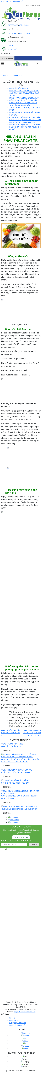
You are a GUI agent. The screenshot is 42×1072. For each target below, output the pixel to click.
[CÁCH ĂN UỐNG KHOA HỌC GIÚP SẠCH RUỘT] (19, 806)
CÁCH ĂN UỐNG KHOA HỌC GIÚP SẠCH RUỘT (19, 809)
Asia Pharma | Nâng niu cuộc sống (14, 1)
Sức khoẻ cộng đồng (19, 75)
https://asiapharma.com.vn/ (24, 1012)
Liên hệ (12, 1018)
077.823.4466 (24, 25)
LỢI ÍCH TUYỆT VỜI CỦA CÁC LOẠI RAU (24, 98)
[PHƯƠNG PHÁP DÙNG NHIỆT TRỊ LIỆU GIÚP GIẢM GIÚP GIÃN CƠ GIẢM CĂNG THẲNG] (21, 755)
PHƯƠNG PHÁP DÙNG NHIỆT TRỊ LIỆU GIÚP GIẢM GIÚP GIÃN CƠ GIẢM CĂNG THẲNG (24, 93)
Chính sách (13, 1020)
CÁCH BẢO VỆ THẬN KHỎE (19, 88)
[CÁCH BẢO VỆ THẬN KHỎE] (12, 744)
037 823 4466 (13, 25)
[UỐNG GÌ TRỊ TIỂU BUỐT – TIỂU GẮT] (15, 780)
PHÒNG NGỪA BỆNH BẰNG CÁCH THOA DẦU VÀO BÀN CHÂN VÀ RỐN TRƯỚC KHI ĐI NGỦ (24, 127)
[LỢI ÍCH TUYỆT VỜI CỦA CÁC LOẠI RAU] (16, 770)
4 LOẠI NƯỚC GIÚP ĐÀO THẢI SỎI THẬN (24, 117)
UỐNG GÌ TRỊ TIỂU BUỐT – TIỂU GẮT (23, 100)
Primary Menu (7, 58)
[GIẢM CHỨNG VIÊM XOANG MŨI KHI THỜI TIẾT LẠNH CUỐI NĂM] (21, 792)
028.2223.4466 (24, 33)
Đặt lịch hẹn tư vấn (21, 837)
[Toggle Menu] (2, 63)
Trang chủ (5, 75)
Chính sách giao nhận (17, 1025)
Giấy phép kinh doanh (17, 1023)
